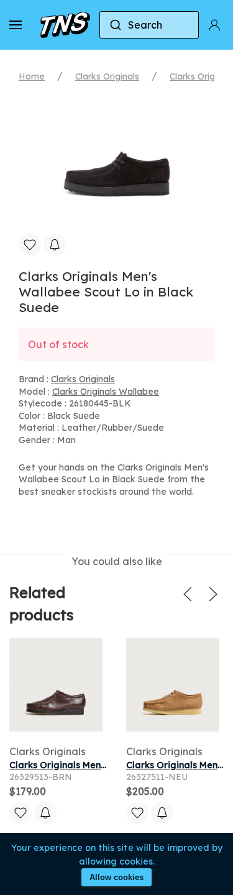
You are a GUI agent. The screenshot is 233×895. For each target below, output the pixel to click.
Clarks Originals (107, 76)
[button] (15, 25)
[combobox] (149, 25)
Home (32, 76)
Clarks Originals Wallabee (105, 391)
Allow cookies (116, 877)
